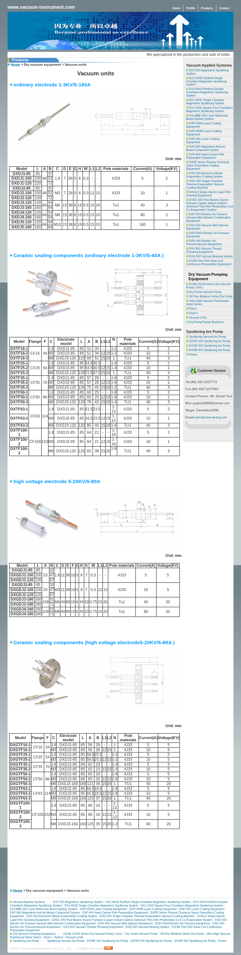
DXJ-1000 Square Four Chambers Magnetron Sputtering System (209, 109)
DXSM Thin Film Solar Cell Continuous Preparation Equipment (208, 262)
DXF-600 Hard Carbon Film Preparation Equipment (205, 156)
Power (192, 354)
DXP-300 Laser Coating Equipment (203, 140)
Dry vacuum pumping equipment (34, 933)
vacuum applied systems (29, 902)
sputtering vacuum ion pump (207, 336)
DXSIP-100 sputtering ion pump (209, 341)
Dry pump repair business (206, 322)
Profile (190, 8)
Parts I (192, 308)
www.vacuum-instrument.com (41, 7)
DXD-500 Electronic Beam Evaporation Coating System (204, 175)
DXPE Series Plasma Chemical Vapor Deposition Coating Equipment (207, 165)
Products (207, 8)
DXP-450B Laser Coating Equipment (203, 132)
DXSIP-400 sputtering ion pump (209, 350)
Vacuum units (197, 317)
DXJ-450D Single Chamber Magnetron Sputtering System (205, 101)
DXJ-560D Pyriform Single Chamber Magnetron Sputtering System (206, 81)
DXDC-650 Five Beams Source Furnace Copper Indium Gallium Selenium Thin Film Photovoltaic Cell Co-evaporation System (209, 204)
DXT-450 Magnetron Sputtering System (207, 72)
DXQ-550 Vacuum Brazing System (210, 256)
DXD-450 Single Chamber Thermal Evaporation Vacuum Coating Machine (205, 184)
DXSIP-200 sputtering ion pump (209, 345)
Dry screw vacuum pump (204, 292)
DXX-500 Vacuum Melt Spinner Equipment (207, 227)
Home (177, 8)
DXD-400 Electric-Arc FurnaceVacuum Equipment (204, 242)
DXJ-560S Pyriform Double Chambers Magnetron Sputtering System (207, 92)
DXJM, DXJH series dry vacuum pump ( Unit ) (208, 286)
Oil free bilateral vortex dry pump (210, 296)
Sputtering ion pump (26, 941)
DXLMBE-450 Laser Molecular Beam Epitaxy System (207, 117)
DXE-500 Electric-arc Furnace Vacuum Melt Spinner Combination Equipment (208, 218)
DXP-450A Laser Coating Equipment (203, 125)
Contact (224, 8)
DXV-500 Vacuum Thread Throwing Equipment (203, 250)
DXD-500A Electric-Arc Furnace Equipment (207, 234)
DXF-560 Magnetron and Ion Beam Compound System (205, 148)
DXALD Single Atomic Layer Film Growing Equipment (208, 193)
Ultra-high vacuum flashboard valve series (207, 302)
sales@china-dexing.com (210, 417)
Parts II (193, 313)
